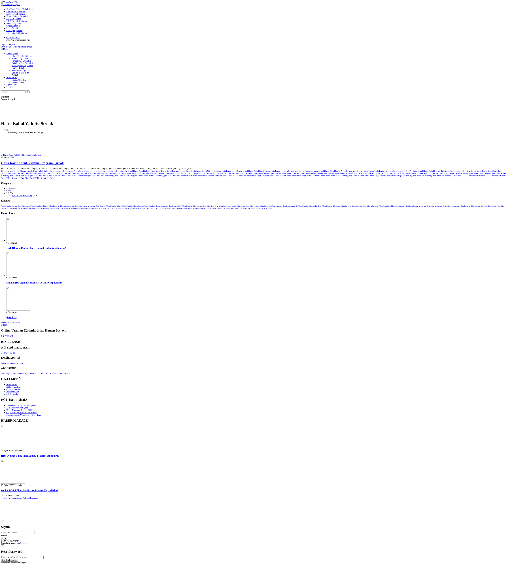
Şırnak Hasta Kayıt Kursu (357, 176)
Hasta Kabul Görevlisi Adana (172, 208)
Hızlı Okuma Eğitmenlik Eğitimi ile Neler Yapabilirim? (36, 248)
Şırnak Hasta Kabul (220, 173)
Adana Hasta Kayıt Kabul (426, 206)
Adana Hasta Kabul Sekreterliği (288, 206)
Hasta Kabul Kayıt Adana (189, 208)
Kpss (241, 208)
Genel (8, 191)
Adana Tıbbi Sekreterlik (28, 208)
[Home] (4, 49)
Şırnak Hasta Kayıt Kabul (279, 176)
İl (7, 193)
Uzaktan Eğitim (260, 208)
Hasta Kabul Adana (83, 208)
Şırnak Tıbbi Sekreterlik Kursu (444, 176)
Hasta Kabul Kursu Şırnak (363, 171)
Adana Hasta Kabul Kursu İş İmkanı (230, 206)
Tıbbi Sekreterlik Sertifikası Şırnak (21, 178)
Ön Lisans (269, 208)
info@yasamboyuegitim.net (12, 363)
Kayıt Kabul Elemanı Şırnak (182, 173)
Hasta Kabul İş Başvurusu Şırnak (147, 171)
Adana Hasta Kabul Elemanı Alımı (59, 206)
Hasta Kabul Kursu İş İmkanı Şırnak (309, 171)
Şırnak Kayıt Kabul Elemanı (380, 176)
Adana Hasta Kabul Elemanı (39, 206)
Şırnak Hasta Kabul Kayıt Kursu (476, 173)
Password (5, 535)
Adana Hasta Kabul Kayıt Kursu (154, 206)
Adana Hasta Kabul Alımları (22, 206)
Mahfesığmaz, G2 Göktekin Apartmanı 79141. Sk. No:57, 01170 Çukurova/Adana (36, 373)
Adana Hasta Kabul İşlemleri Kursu (390, 206)
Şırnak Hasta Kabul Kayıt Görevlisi (447, 173)
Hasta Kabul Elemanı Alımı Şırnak (70, 171)
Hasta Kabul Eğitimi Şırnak (44, 171)
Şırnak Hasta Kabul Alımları (240, 173)
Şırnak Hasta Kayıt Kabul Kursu (333, 176)
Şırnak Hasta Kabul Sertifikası (209, 176)
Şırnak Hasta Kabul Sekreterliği (150, 176)
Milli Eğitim (251, 208)
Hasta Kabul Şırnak (15, 173)
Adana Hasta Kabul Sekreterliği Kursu (309, 206)
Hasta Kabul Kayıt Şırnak (259, 171)
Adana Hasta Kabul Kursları (172, 206)
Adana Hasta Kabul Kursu (190, 206)
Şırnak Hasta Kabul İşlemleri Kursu (396, 173)
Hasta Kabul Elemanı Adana (115, 208)
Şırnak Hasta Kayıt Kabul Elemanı (304, 176)
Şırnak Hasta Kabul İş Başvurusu (367, 173)
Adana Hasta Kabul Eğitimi (78, 206)
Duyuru (9, 188)
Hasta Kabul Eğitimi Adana (154, 208)
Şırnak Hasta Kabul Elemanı (287, 173)
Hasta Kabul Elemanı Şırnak (97, 171)
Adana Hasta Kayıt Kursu (484, 206)
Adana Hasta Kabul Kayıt (114, 206)
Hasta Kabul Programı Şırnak (411, 171)
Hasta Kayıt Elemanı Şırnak (58, 173)
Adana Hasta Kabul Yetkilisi (349, 206)
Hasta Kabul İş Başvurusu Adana (207, 208)
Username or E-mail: (9, 557)
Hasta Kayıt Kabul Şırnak (137, 173)
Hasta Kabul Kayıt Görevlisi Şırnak (206, 171)
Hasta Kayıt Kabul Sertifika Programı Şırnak (32, 163)
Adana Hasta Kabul (7, 206)
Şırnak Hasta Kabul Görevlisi (340, 173)
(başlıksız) (11, 317)
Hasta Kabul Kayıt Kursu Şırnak (234, 171)
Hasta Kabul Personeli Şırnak (386, 171)
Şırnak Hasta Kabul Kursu (19, 176)
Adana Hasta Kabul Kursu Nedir (208, 206)
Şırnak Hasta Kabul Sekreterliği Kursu (180, 176)
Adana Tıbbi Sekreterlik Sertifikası (66, 208)
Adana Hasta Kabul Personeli (250, 206)
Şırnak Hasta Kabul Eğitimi (263, 173)
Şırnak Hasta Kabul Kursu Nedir (74, 176)
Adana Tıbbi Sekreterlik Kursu (45, 208)
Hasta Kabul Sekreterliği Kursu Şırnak (439, 171)
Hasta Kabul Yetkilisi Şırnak (35, 173)
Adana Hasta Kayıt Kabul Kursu (466, 206)
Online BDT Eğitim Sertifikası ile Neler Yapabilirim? (34, 282)
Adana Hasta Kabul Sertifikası (331, 206)
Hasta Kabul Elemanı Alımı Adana (135, 208)
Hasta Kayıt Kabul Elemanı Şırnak (84, 173)
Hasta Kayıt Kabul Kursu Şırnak (112, 173)
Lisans (245, 208)
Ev (7, 130)
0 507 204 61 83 (8, 353)
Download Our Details (10, 322)
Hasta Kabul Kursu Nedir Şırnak (338, 171)
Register (23, 543)
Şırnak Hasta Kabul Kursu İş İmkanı (45, 176)
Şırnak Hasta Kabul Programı (125, 176)
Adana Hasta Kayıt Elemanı (409, 206)
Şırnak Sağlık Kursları (401, 176)
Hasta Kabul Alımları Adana (97, 208)
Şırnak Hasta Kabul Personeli (100, 176)
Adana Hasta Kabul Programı (269, 206)
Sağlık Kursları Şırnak (203, 173)
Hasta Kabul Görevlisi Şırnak (121, 171)
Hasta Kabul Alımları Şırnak (20, 171)
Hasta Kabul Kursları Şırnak (282, 171)
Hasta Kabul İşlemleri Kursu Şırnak (176, 171)
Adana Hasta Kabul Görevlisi (96, 206)
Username (5, 532)
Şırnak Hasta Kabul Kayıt (422, 173)
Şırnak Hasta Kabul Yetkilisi (233, 176)
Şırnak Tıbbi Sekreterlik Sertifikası (471, 176)
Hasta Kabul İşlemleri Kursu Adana (228, 208)
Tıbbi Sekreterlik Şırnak (45, 178)
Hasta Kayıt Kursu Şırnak (159, 173)
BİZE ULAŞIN (7, 336)
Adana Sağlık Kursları (13, 208)
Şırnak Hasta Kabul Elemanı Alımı (313, 173)
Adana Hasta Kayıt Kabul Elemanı (445, 206)
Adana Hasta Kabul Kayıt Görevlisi (133, 206)
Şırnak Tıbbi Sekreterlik (421, 176)
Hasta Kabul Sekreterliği (22, 195)
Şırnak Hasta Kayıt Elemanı (257, 176)
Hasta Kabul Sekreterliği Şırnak (469, 171)
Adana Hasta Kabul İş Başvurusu (368, 206)
